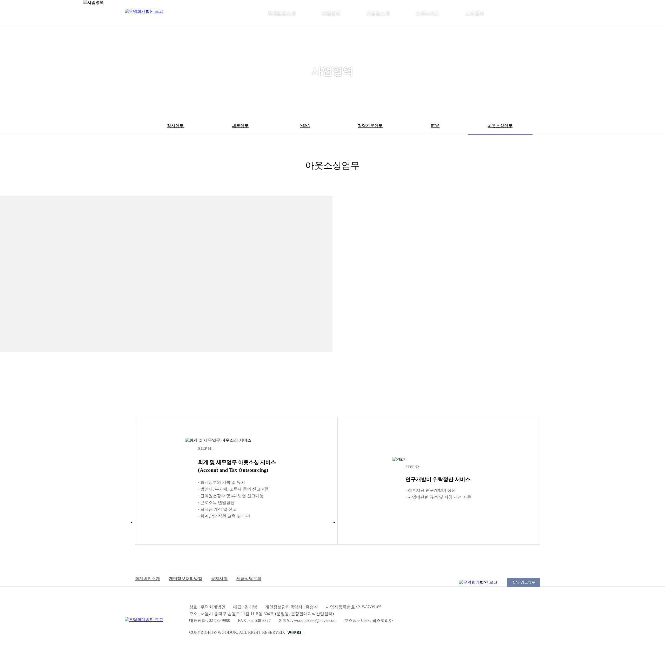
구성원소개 (378, 13)
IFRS (435, 126)
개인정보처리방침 (185, 578)
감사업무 (175, 126)
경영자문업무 (370, 126)
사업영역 (331, 13)
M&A (305, 126)
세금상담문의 (248, 578)
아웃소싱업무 (500, 126)
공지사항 (219, 578)
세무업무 (240, 126)
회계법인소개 (282, 13)
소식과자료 (427, 13)
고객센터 (474, 13)
